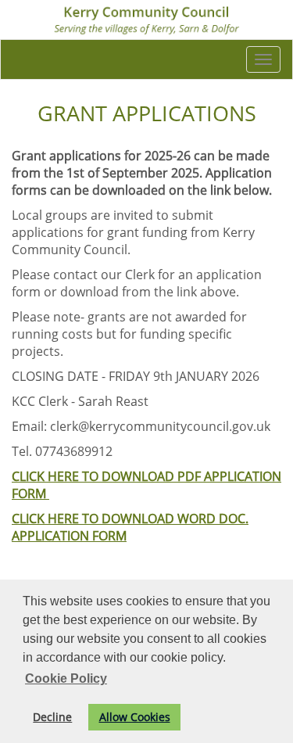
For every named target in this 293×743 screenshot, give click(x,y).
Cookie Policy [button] (66, 678)
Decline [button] (52, 716)
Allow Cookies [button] (134, 716)
